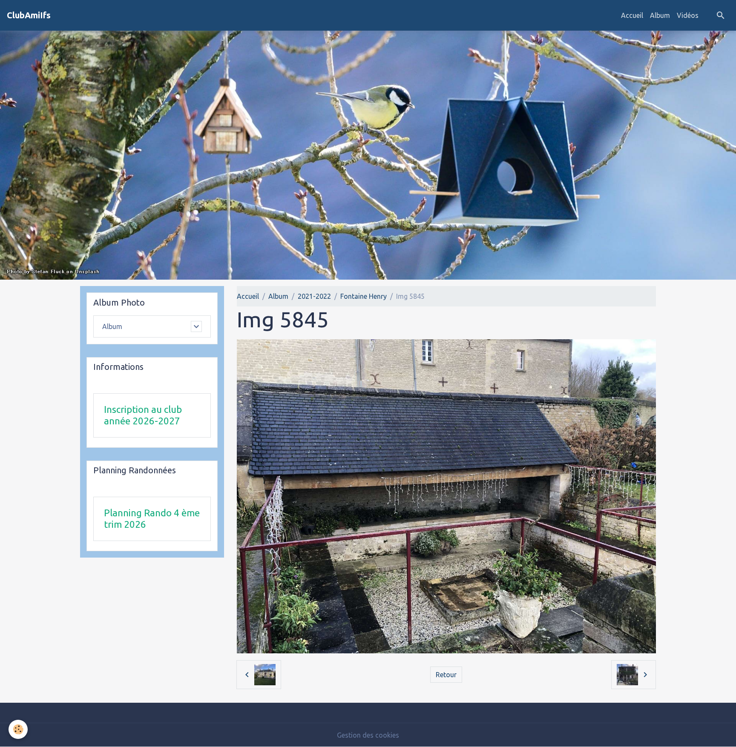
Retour (446, 674)
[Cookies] (18, 729)
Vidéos (688, 15)
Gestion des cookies (368, 735)
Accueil (632, 15)
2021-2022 (314, 296)
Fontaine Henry (363, 296)
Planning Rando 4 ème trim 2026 (152, 518)
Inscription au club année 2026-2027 (143, 415)
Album (660, 15)
